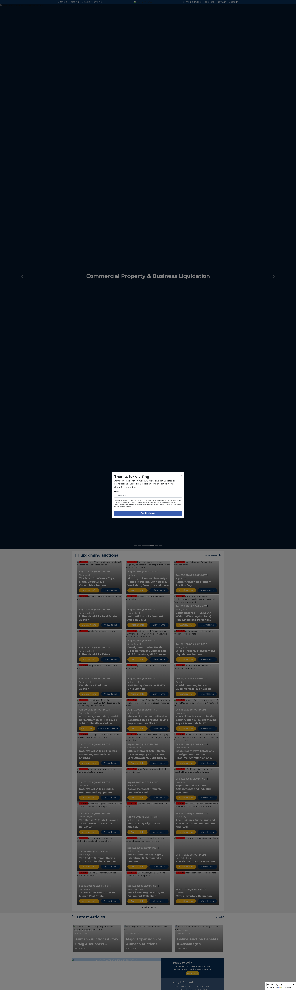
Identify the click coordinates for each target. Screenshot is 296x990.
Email (117, 491)
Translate (287, 987)
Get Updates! (148, 513)
